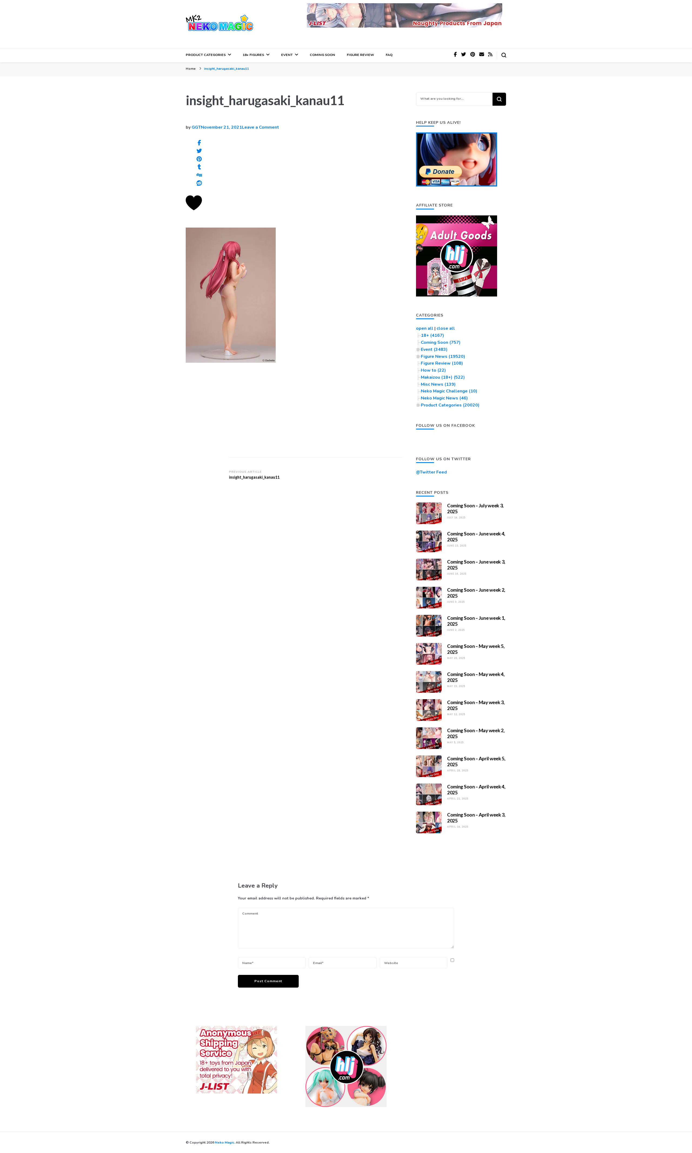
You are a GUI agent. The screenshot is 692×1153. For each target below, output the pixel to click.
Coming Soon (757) (441, 342)
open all (424, 328)
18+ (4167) (432, 335)
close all (446, 328)
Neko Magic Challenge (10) (449, 391)
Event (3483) (434, 349)
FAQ (389, 54)
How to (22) (433, 370)
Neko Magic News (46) (444, 398)
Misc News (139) (438, 384)
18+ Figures (253, 54)
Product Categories (206, 54)
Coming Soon (322, 54)
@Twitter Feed (431, 472)
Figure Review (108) (442, 363)
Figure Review (360, 54)
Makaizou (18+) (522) (443, 377)
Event (287, 54)
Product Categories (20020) (450, 405)
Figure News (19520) (443, 356)
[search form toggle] (503, 55)
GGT (196, 127)
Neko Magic (224, 1142)
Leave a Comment (260, 127)
